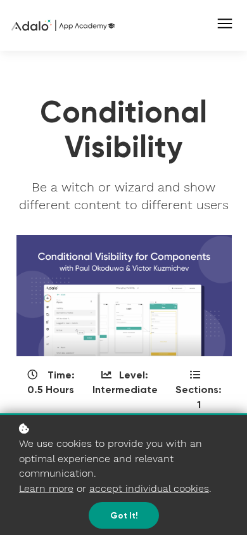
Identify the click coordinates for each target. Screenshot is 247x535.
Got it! (123, 515)
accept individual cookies (149, 488)
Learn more (46, 488)
